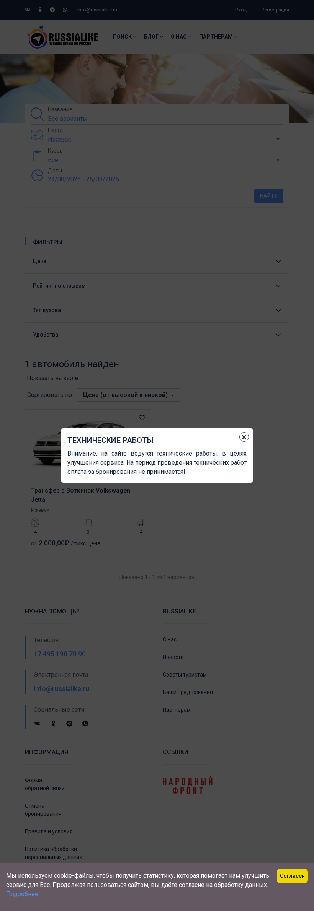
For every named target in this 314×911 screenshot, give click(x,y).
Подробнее (22, 894)
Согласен (292, 876)
